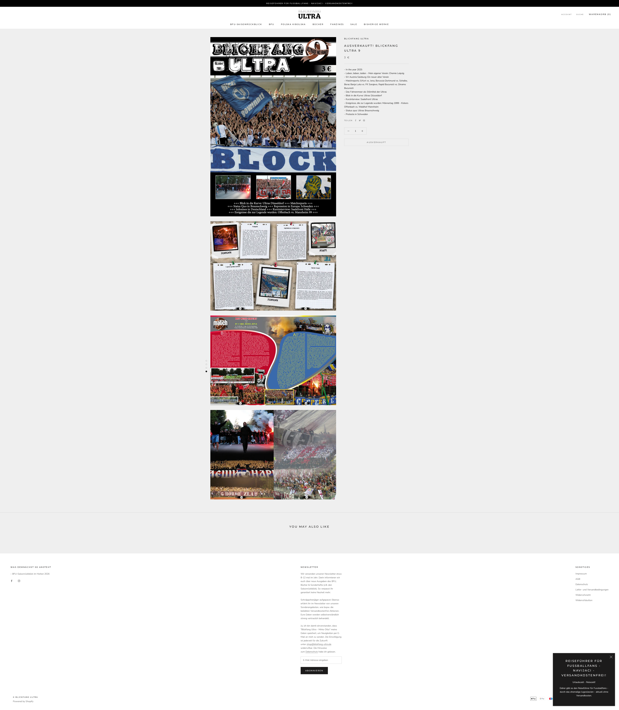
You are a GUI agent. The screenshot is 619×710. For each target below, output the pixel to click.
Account (566, 14)
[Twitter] (360, 120)
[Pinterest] (364, 120)
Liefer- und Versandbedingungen (592, 589)
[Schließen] (611, 657)
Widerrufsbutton (583, 600)
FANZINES (337, 24)
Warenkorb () (600, 14)
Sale (353, 24)
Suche (580, 14)
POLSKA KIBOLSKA (293, 24)
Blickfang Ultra (356, 38)
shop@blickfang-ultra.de (319, 644)
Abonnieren (314, 670)
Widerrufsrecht (583, 595)
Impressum (581, 573)
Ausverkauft (376, 142)
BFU (271, 24)
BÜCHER (318, 24)
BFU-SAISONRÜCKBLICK (246, 24)
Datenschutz (311, 651)
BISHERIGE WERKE (376, 24)
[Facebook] (356, 120)
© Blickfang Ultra (25, 697)
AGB (577, 579)
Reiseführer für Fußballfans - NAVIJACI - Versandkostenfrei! (309, 3)
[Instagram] (19, 581)
